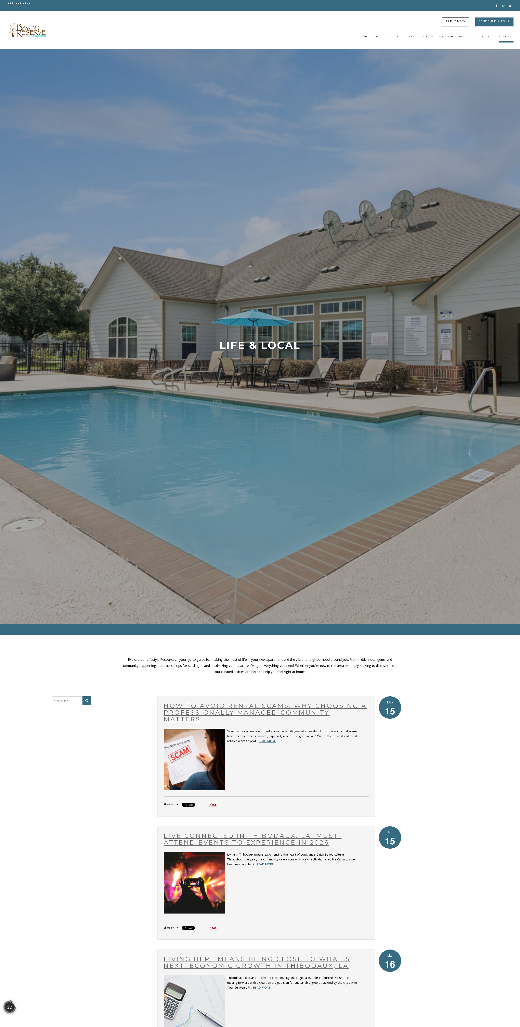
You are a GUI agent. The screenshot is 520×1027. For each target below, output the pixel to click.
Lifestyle (506, 36)
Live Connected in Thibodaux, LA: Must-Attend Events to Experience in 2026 (253, 839)
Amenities (381, 36)
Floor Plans (405, 36)
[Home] (26, 30)
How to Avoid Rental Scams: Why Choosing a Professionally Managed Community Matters (265, 712)
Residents (466, 36)
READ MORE (267, 741)
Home (364, 36)
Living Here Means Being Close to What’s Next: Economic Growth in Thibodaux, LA (257, 962)
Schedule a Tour (494, 21)
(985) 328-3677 (18, 2)
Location (446, 36)
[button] (496, 5)
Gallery (427, 36)
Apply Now (456, 21)
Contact (487, 36)
